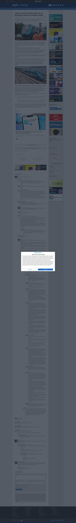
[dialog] (38, 261)
